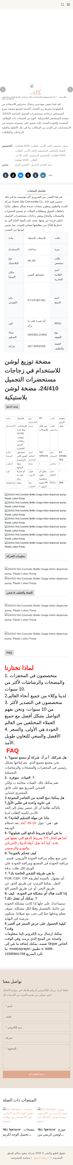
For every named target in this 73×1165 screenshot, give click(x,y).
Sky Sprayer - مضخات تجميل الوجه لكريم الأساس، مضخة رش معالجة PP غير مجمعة (19, 1132)
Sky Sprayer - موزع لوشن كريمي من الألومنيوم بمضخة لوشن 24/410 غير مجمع (54, 1132)
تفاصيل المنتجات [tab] (36, 190)
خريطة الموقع (41, 1157)
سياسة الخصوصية (20, 1157)
